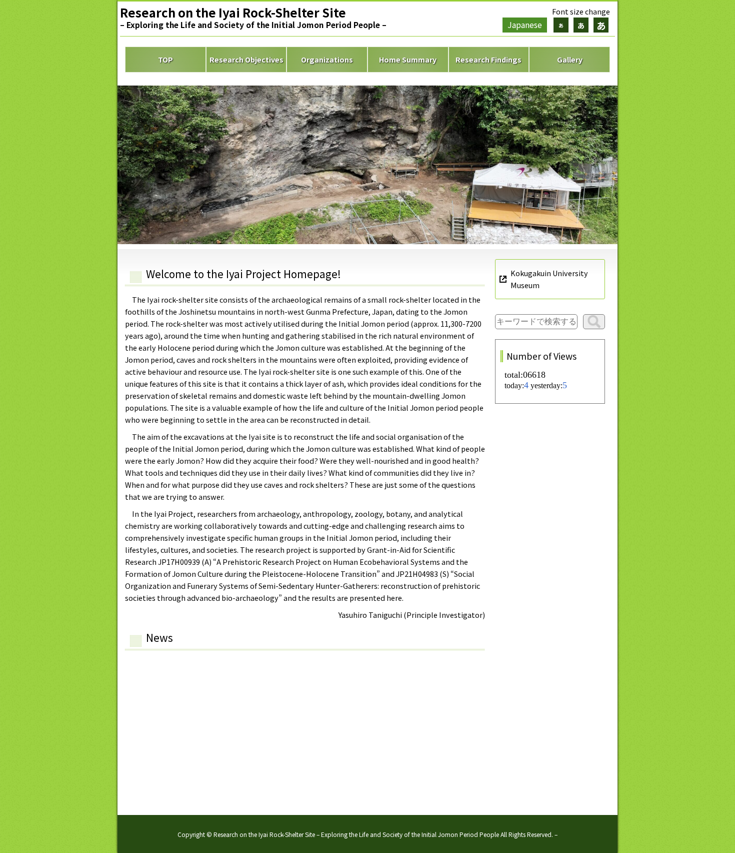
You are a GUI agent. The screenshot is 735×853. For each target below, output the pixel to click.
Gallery (569, 59)
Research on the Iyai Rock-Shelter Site (253, 17)
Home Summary (407, 59)
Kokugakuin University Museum (549, 279)
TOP (165, 59)
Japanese (525, 25)
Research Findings (489, 59)
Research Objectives (247, 59)
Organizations (327, 59)
